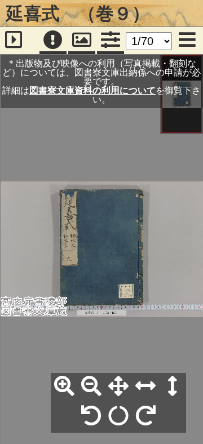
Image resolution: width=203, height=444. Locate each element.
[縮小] (91, 386)
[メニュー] (187, 40)
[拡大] (64, 386)
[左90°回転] (91, 416)
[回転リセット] (118, 416)
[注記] (53, 40)
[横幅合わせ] (145, 386)
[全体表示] (118, 386)
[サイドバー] (13, 40)
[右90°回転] (145, 416)
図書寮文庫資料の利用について (92, 90)
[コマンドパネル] (110, 40)
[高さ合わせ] (172, 386)
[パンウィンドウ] (81, 40)
